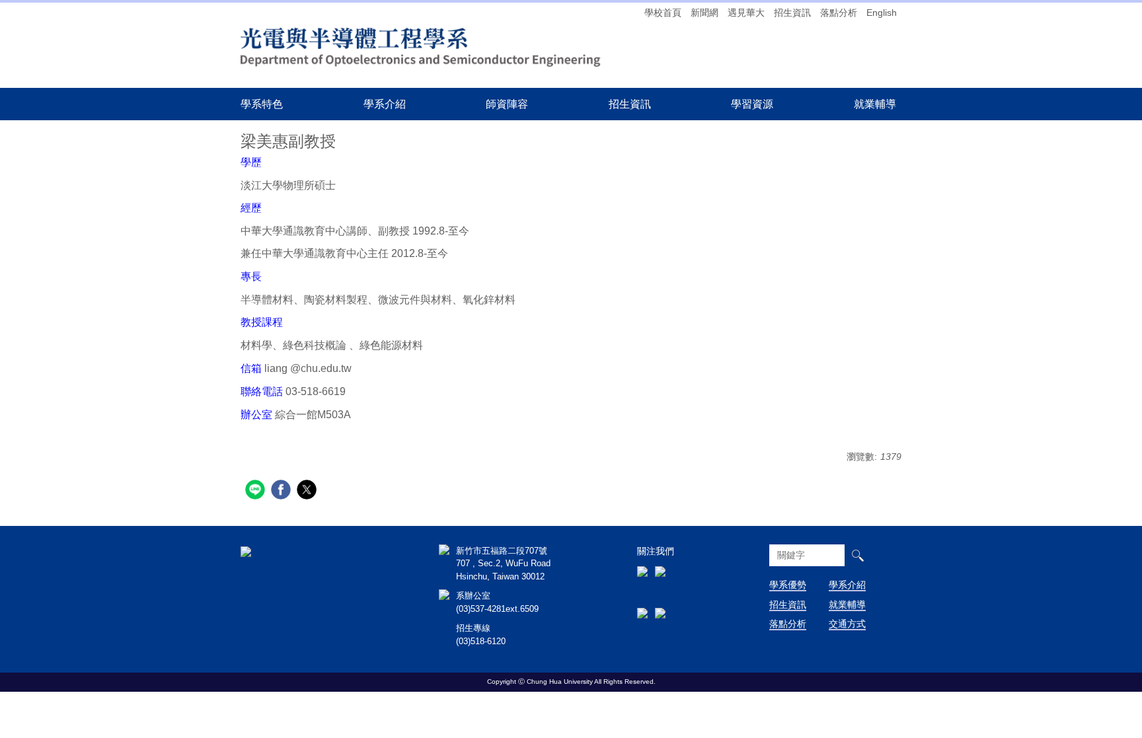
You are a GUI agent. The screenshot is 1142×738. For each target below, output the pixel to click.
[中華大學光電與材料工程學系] (423, 44)
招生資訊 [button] (630, 104)
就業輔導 (847, 604)
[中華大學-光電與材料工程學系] (246, 551)
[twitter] (308, 491)
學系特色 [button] (262, 104)
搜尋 (857, 555)
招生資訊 (792, 12)
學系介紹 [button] (384, 104)
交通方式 (847, 623)
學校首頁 (662, 12)
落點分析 (838, 12)
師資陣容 (507, 104)
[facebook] (282, 491)
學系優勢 (787, 584)
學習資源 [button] (752, 104)
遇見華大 (746, 12)
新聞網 (704, 12)
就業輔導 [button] (875, 104)
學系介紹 (847, 584)
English (881, 12)
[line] (256, 491)
